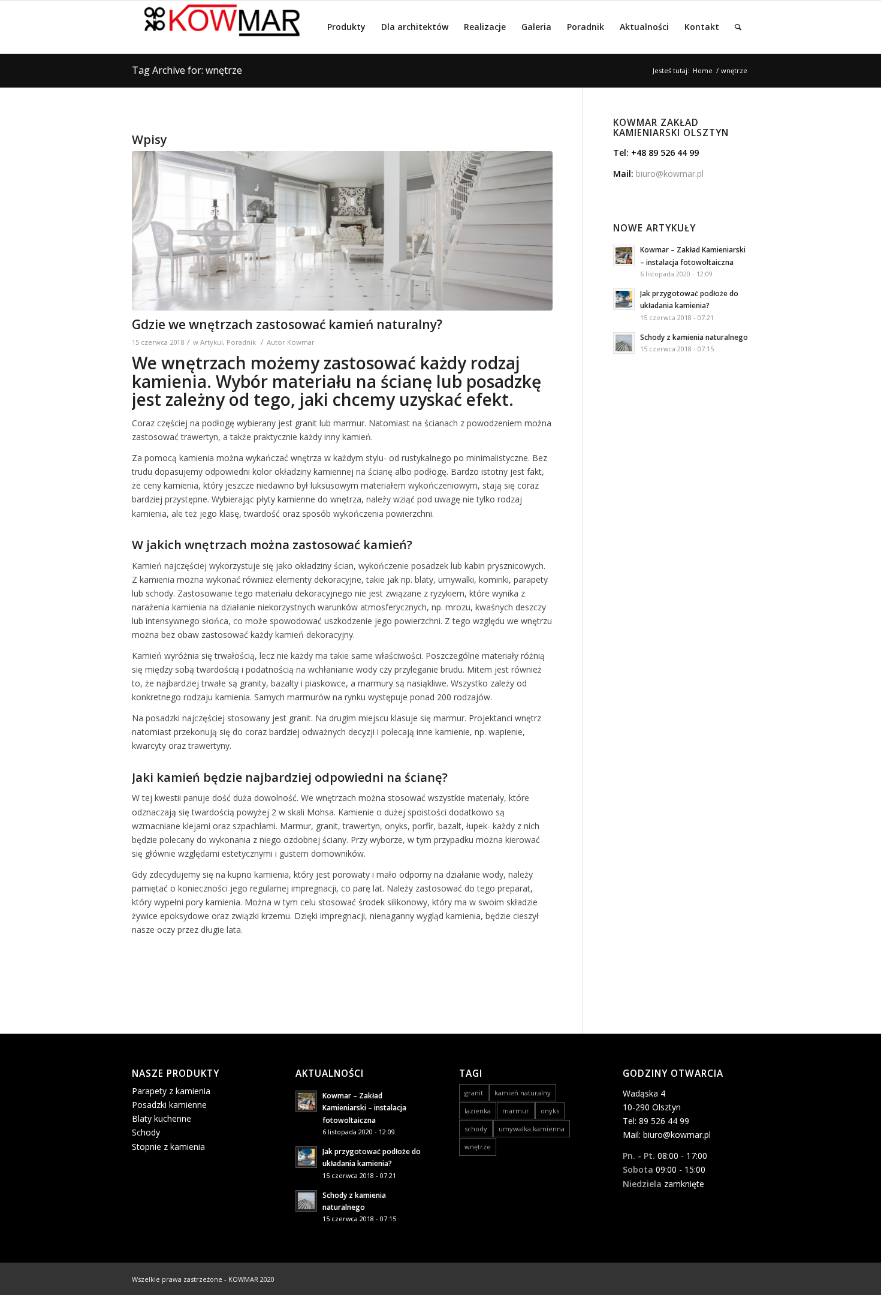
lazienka (477, 1110)
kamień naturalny (522, 1092)
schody (475, 1128)
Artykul (211, 342)
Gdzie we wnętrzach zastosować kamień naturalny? (287, 324)
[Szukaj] (738, 27)
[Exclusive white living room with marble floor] (342, 231)
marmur (515, 1110)
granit (473, 1092)
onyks (550, 1110)
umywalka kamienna (532, 1128)
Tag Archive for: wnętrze (187, 70)
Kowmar (301, 342)
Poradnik (241, 342)
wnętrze (477, 1146)
